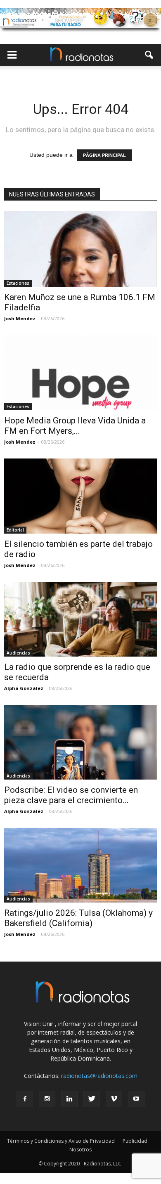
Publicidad (135, 1140)
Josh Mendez (20, 318)
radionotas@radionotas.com (99, 1076)
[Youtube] (136, 1099)
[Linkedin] (69, 1099)
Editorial (15, 530)
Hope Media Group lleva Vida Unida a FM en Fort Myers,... (75, 426)
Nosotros (80, 1149)
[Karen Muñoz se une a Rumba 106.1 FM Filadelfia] (80, 249)
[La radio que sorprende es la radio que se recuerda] (80, 619)
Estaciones (18, 283)
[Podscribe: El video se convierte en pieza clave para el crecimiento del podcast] (80, 742)
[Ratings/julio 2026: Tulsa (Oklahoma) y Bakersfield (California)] (80, 865)
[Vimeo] (114, 1099)
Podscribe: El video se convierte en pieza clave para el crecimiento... (71, 795)
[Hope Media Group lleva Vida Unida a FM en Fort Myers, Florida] (80, 373)
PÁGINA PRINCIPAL (104, 155)
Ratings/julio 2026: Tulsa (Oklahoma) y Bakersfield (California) (78, 918)
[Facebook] (25, 1099)
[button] (149, 55)
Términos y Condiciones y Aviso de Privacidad (61, 1140)
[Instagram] (47, 1099)
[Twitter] (91, 1099)
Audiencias (18, 653)
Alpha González (23, 688)
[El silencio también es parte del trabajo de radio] (80, 495)
